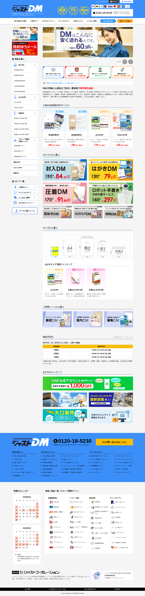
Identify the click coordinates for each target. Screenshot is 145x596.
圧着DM (21, 113)
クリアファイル (78, 532)
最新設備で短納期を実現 (50, 466)
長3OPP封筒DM (19, 91)
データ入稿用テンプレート (99, 459)
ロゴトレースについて (123, 472)
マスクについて (96, 472)
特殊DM (16, 173)
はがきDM (22, 97)
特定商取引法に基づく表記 (57, 589)
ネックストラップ (120, 507)
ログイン (114, 1)
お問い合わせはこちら (115, 442)
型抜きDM (16, 162)
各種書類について (19, 475)
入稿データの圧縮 (121, 469)
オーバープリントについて (124, 459)
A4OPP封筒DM (19, 86)
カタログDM (17, 167)
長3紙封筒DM (18, 75)
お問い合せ (109, 21)
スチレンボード (119, 532)
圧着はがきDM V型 (20, 118)
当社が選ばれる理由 (20, 21)
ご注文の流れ (18, 459)
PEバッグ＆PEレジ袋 (121, 547)
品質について (67, 459)
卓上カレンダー (78, 502)
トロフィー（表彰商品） (81, 527)
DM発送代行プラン (20, 156)
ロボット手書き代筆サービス (24, 140)
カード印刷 (77, 522)
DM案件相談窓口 (48, 462)
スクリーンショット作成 (124, 466)
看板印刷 (56, 507)
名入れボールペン (79, 512)
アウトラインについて (123, 456)
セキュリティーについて (70, 456)
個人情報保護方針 (90, 589)
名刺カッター (119, 522)
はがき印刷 (98, 538)
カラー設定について (97, 462)
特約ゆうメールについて (50, 459)
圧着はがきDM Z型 (20, 123)
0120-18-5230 (104, 12)
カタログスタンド (59, 532)
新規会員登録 (127, 1)
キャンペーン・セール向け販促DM (74, 466)
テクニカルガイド (64, 21)
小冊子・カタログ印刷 (101, 533)
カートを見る (126, 21)
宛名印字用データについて (99, 456)
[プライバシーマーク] (96, 575)
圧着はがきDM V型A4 (21, 129)
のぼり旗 (56, 502)
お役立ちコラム (78, 21)
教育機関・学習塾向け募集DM (72, 472)
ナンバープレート (59, 547)
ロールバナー (57, 527)
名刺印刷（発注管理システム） (102, 512)
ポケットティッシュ (80, 542)
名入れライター (78, 517)
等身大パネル (57, 537)
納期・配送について (20, 462)
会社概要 (27, 589)
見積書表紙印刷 (99, 543)
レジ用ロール (119, 527)
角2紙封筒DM (18, 70)
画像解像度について (97, 466)
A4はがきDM (18, 107)
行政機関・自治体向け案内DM (72, 469)
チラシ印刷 (98, 523)
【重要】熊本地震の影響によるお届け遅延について (62, 83)
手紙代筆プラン (19, 146)
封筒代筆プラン (19, 151)
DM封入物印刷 (47, 472)
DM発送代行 (98, 518)
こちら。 (123, 578)
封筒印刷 (97, 502)
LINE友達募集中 (48, 469)
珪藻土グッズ (78, 537)
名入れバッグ (78, 507)
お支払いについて (19, 466)
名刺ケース (118, 512)
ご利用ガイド (34, 21)
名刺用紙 (117, 517)
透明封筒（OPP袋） (121, 542)
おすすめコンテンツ (48, 21)
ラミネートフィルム (121, 537)
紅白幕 (55, 522)
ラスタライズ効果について (124, 462)
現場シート (57, 517)
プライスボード (58, 542)
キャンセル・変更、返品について (24, 472)
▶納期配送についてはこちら (123, 337)
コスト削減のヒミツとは (70, 462)
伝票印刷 (97, 548)
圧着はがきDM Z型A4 (21, 134)
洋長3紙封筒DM (19, 81)
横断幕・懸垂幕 (58, 512)
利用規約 (117, 589)
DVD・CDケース (120, 502)
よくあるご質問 (91, 21)
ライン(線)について (97, 469)
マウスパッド (78, 547)
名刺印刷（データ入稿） (102, 507)
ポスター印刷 (98, 528)
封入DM (21, 65)
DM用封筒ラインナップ (50, 475)
